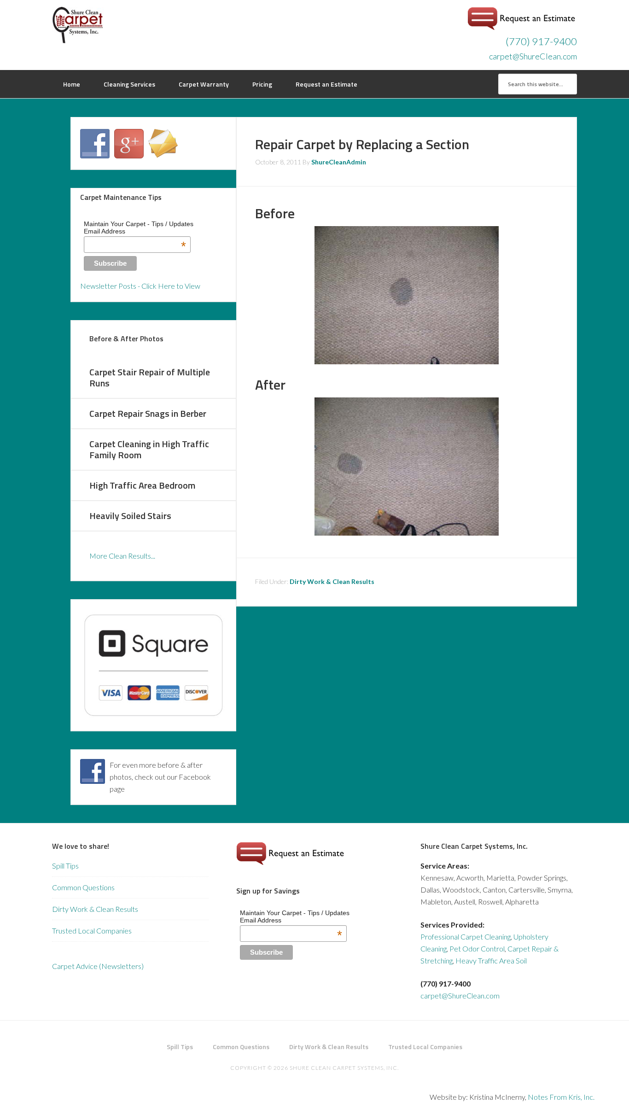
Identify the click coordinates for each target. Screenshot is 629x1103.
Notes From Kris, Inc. (561, 1096)
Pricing (262, 84)
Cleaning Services (129, 84)
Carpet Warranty (204, 84)
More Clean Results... (122, 555)
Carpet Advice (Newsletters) (98, 966)
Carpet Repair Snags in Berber (147, 413)
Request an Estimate (326, 84)
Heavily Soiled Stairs (130, 515)
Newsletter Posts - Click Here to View (140, 285)
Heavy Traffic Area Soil (491, 960)
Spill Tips (65, 865)
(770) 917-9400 (541, 41)
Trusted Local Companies (92, 930)
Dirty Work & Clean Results (332, 581)
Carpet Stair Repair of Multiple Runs (149, 377)
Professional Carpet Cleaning (465, 936)
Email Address (135, 231)
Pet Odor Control (477, 948)
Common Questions (83, 887)
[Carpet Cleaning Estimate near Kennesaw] (522, 27)
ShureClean (125, 25)
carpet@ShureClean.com (533, 56)
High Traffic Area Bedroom (142, 485)
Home (71, 84)
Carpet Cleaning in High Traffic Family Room (149, 449)
